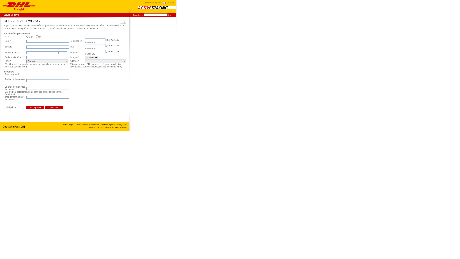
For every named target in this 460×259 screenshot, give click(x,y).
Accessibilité (94, 125)
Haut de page (67, 125)
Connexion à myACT (152, 3)
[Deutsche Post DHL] (14, 127)
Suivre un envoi (11, 15)
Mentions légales (108, 125)
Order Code (138, 15)
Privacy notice (122, 125)
